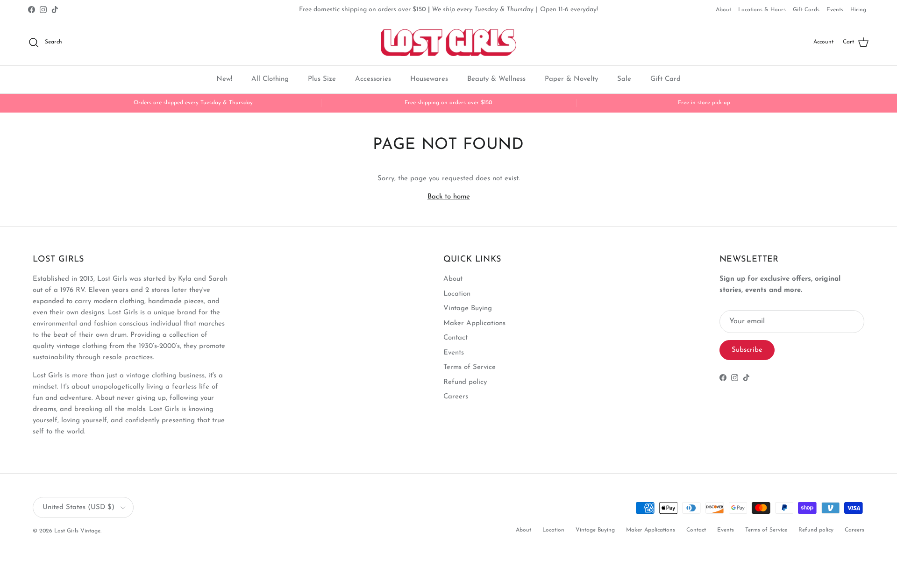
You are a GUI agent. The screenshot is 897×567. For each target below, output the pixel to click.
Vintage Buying (467, 308)
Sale (624, 79)
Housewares (429, 79)
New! (224, 79)
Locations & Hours (762, 10)
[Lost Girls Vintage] (448, 42)
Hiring (858, 10)
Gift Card (665, 79)
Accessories (373, 79)
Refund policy (465, 382)
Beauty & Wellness (496, 79)
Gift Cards (806, 10)
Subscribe (747, 350)
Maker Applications (474, 323)
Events (834, 10)
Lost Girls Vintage (77, 531)
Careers (455, 396)
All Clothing (270, 79)
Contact (455, 337)
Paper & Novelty (571, 79)
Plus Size (322, 79)
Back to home (448, 196)
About (723, 10)
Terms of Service (469, 367)
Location (456, 294)
